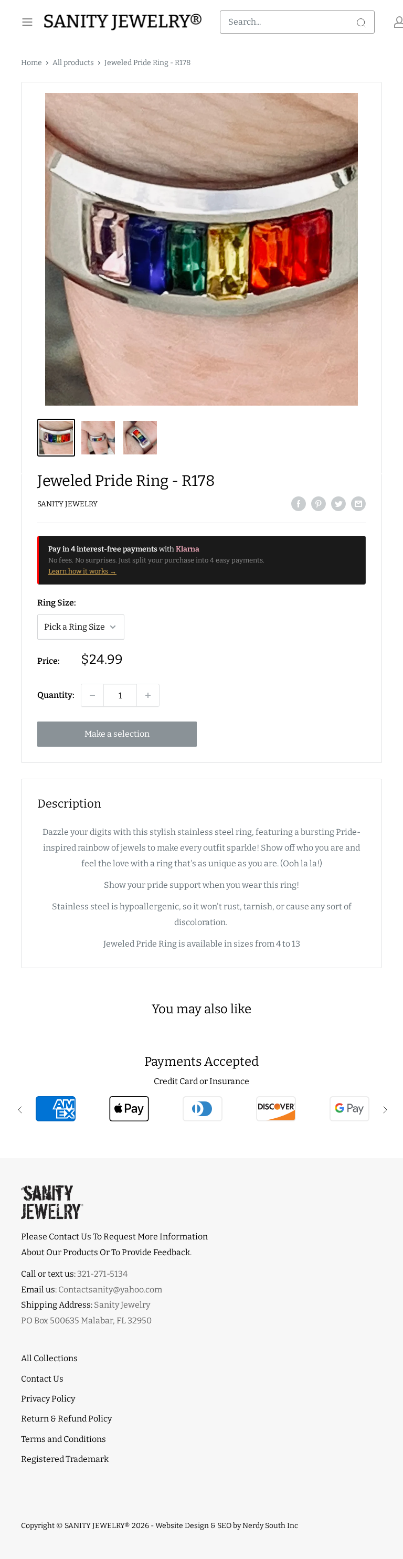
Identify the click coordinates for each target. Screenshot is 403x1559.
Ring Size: (56, 603)
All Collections (49, 1358)
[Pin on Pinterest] (318, 503)
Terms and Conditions (63, 1439)
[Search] (361, 22)
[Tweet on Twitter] (338, 503)
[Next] (368, 249)
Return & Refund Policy (66, 1419)
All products (73, 62)
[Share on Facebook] (298, 503)
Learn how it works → (82, 571)
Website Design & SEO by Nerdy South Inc (226, 1525)
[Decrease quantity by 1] (92, 695)
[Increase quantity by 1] (148, 695)
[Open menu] (27, 22)
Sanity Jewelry (67, 504)
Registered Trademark (65, 1459)
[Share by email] (358, 503)
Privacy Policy (48, 1399)
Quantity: (56, 695)
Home (31, 62)
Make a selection (117, 734)
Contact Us (42, 1379)
